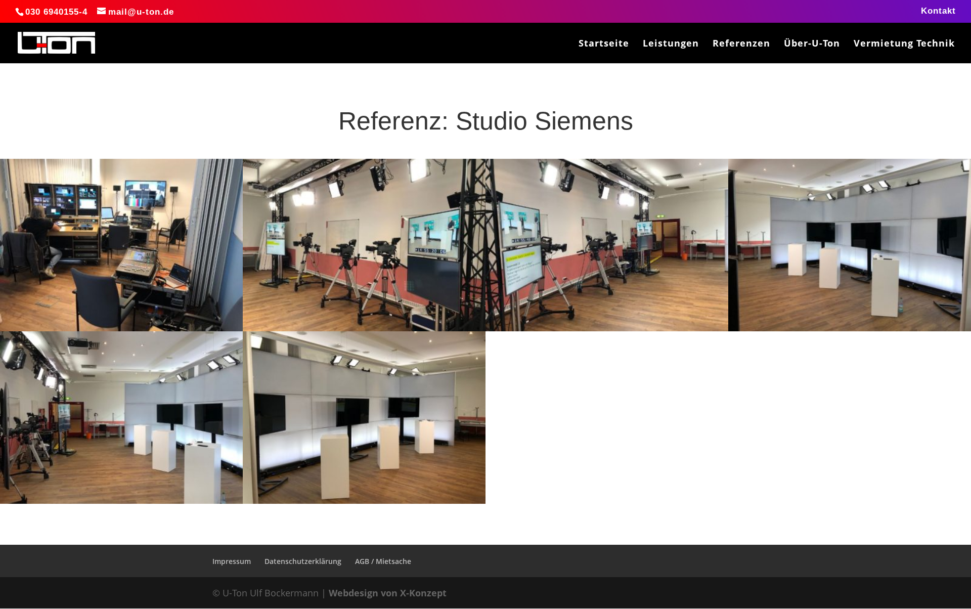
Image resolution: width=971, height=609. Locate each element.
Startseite (604, 44)
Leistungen (671, 44)
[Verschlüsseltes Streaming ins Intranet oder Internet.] (849, 331)
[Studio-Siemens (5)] (607, 331)
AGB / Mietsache (383, 561)
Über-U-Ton (812, 44)
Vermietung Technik (904, 44)
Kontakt (938, 11)
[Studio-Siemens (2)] (364, 504)
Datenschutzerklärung (302, 561)
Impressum (231, 561)
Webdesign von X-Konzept (388, 593)
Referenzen (741, 44)
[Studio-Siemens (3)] (121, 504)
